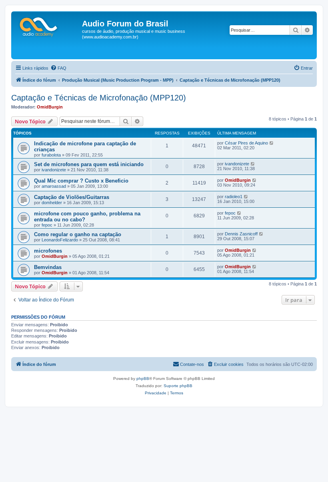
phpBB (142, 378)
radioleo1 (233, 196)
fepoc (47, 225)
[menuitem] (58, 68)
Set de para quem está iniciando (89, 164)
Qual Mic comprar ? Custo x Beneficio (81, 181)
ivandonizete (54, 169)
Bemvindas (48, 267)
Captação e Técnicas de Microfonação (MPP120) (98, 97)
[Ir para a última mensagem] (271, 143)
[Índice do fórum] (47, 26)
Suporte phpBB (178, 386)
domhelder (52, 202)
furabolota (51, 155)
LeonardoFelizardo (60, 239)
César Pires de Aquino (246, 143)
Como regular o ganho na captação (77, 234)
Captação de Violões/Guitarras (71, 197)
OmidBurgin (50, 106)
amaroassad (54, 186)
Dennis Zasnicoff (241, 233)
